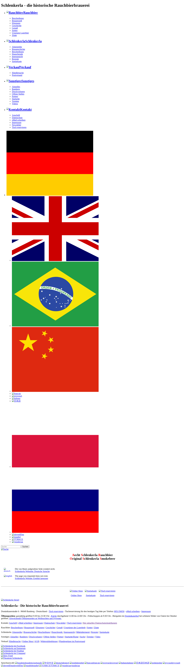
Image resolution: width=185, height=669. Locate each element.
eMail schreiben (18, 120)
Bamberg (16, 89)
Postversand (17, 75)
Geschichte (16, 25)
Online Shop (76, 595)
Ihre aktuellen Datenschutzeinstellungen (100, 623)
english (81, 663)
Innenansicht (17, 56)
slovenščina (18, 665)
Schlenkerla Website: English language (31, 578)
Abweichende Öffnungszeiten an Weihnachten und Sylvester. (35, 618)
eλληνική (114, 663)
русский (176, 663)
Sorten (14, 30)
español (35, 665)
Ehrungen (16, 23)
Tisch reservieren (19, 127)
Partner (15, 96)
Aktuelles (16, 87)
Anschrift (16, 115)
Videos (15, 104)
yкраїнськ (75, 665)
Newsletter (16, 125)
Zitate (14, 35)
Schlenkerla (33, 41)
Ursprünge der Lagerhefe (74, 627)
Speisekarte (17, 61)
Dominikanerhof (132, 616)
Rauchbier (30, 12)
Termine (15, 101)
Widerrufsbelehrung (49, 641)
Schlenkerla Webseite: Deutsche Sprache (32, 571)
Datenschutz (17, 117)
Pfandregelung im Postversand (72, 641)
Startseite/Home (71, 637)
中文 (51, 663)
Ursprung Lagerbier (20, 33)
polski (159, 663)
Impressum (16, 122)
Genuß (15, 28)
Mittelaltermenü (83, 632)
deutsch (66, 663)
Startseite (16, 99)
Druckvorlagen (18, 91)
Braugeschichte (18, 49)
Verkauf (25, 67)
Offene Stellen (18, 94)
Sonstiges (27, 81)
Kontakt (26, 109)
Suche (82, 637)
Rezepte (15, 59)
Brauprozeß (17, 21)
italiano (130, 663)
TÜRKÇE (54, 665)
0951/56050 (119, 611)
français (96, 663)
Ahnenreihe (17, 47)
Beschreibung (18, 18)
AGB (36, 641)
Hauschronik (17, 54)
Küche (54, 616)
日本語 (146, 663)
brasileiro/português (33, 663)
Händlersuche (18, 73)
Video (97, 637)
